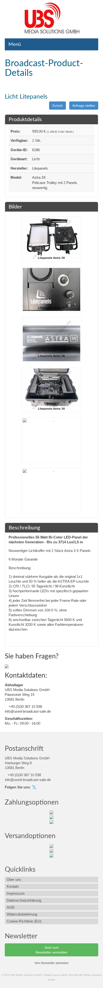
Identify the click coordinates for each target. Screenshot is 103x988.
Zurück (57, 105)
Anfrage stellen (83, 105)
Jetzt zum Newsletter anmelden (51, 950)
